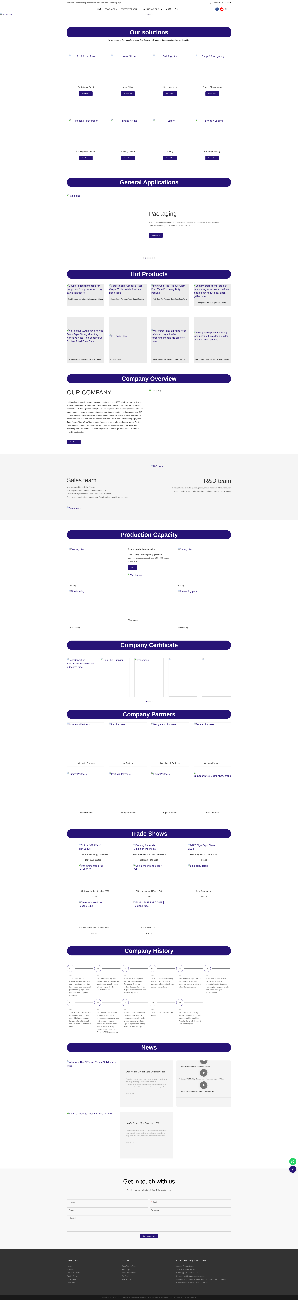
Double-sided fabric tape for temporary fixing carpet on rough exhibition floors (85, 299)
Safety (170, 151)
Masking (169, 213)
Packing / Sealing (212, 151)
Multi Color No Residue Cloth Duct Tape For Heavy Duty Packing (169, 299)
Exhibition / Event (86, 87)
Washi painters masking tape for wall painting (197, 1091)
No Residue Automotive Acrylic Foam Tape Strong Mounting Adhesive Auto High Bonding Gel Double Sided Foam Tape (85, 359)
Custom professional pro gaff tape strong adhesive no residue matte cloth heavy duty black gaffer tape (211, 303)
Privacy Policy (190, 1297)
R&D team (217, 480)
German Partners (212, 763)
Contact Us (71, 1283)
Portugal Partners (128, 813)
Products (70, 1269)
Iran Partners (128, 763)
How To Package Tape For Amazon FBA (142, 1123)
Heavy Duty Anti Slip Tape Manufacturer (195, 1066)
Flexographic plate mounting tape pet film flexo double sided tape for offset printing (212, 359)
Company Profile (73, 1273)
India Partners (212, 813)
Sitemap (179, 1297)
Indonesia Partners (86, 763)
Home (69, 1266)
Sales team (81, 480)
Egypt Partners (170, 813)
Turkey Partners (85, 813)
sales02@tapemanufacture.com (194, 1276)
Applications (71, 1279)
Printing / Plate (128, 151)
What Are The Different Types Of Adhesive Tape (145, 1072)
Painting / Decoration (85, 151)
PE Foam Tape (116, 359)
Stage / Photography (212, 87)
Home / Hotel (128, 87)
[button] (177, 9)
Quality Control (72, 1276)
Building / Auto (170, 87)
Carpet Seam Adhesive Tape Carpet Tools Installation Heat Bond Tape (126, 299)
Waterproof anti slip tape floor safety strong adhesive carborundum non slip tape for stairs (169, 359)
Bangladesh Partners (170, 763)
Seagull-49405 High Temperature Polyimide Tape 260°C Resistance (201, 1079)
